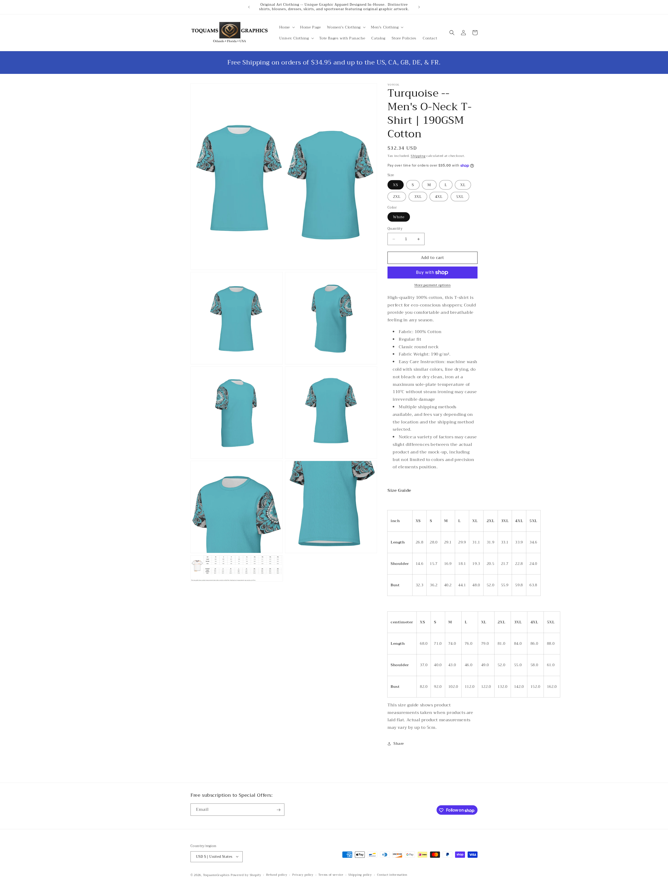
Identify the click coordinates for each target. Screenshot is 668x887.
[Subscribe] (278, 810)
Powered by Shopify (246, 874)
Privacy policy (302, 874)
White (398, 217)
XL (463, 185)
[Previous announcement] (249, 7)
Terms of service (330, 874)
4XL (439, 196)
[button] (286, 27)
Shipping (418, 155)
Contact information (392, 874)
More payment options (432, 285)
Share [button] (398, 744)
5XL (460, 196)
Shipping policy (360, 874)
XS (395, 185)
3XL (418, 196)
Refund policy (276, 874)
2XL (397, 196)
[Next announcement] (419, 7)
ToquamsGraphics (216, 874)
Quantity (394, 229)
